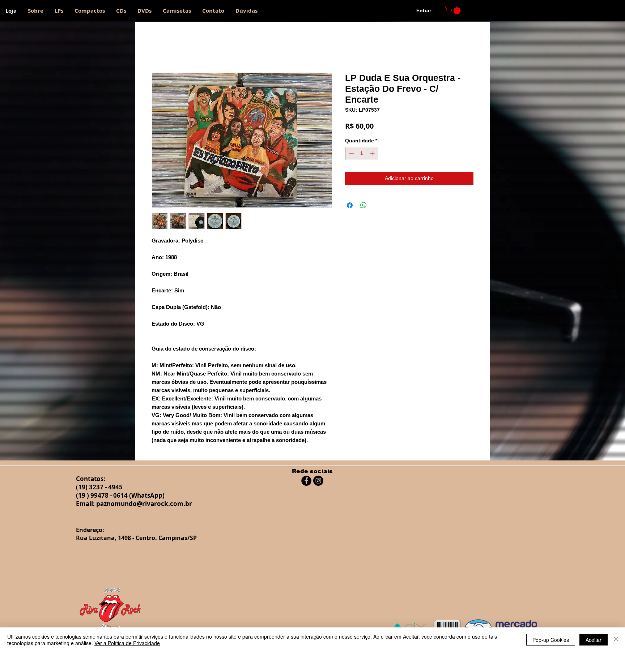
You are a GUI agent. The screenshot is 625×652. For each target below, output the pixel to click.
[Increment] (372, 153)
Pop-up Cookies (550, 639)
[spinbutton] (361, 153)
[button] (453, 10)
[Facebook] (306, 481)
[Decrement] (350, 153)
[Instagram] (318, 481)
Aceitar (593, 639)
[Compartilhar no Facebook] (349, 205)
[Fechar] (616, 639)
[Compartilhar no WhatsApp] (363, 205)
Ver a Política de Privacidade (127, 643)
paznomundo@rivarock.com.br (144, 503)
